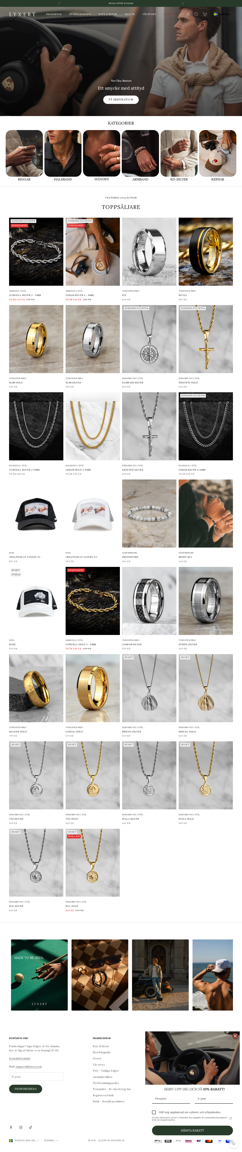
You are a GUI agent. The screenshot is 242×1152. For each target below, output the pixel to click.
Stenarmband (129, 553)
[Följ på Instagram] (21, 1127)
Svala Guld (186, 818)
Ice (124, 295)
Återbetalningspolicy (106, 1083)
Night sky (185, 557)
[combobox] (222, 14)
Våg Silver (16, 818)
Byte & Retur (108, 14)
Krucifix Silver (132, 469)
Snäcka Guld (187, 731)
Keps (11, 553)
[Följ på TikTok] (31, 1127)
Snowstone (130, 557)
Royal (183, 295)
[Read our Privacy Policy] (230, 1118)
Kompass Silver (132, 382)
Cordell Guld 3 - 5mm (81, 644)
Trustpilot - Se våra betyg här (112, 1089)
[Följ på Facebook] (11, 1127)
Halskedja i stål (18, 465)
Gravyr (130, 14)
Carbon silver (132, 644)
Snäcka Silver (131, 731)
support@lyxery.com (29, 1066)
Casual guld (74, 731)
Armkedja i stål (17, 291)
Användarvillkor (102, 1077)
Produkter (54, 14)
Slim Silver (73, 382)
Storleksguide (80, 14)
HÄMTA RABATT (192, 1130)
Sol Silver (16, 906)
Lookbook (171, 14)
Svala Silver (130, 818)
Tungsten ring (130, 291)
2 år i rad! (121, 3)
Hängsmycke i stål (132, 378)
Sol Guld (72, 906)
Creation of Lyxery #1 (24, 557)
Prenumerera (26, 1089)
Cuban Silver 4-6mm (192, 469)
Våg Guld (72, 818)
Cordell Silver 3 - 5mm (25, 295)
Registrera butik (103, 1095)
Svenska (224, 14)
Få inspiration (121, 99)
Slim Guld (16, 382)
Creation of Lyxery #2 (81, 557)
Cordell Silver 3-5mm (24, 469)
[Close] (235, 1036)
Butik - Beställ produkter (109, 1101)
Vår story (149, 14)
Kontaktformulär (19, 1058)
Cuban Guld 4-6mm (78, 469)
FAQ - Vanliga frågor (106, 1070)
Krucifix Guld (188, 382)
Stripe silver (188, 644)
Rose (12, 644)
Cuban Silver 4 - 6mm (80, 295)
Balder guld (18, 731)
